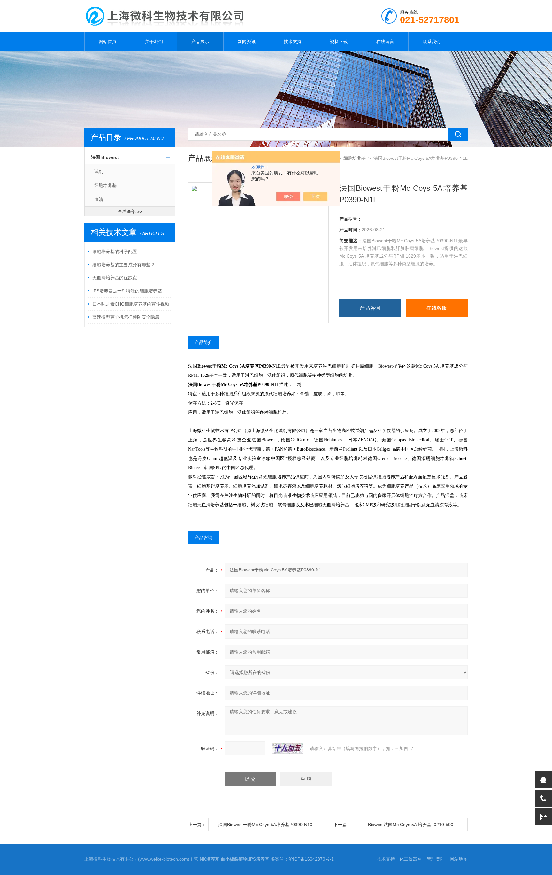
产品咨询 (370, 308)
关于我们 (154, 41)
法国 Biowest (105, 157)
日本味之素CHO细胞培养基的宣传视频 (130, 303)
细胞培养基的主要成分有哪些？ (123, 264)
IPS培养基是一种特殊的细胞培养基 (127, 290)
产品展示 (200, 41)
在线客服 (436, 308)
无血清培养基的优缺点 (114, 277)
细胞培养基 (105, 185)
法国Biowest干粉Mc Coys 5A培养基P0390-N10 (265, 824)
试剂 (98, 171)
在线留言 (385, 41)
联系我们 (432, 41)
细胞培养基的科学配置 (114, 251)
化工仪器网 (410, 859)
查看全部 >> (130, 211)
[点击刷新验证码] (287, 748)
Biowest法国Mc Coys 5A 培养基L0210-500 (410, 824)
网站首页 (108, 41)
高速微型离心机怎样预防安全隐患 (125, 317)
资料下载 (339, 41)
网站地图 (459, 859)
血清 (98, 199)
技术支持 (293, 41)
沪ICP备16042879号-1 (311, 859)
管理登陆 (436, 859)
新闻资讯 (247, 41)
